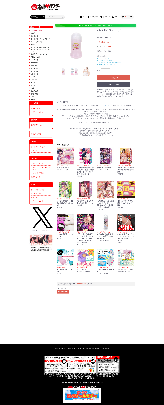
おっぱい (34, 65)
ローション (34, 71)
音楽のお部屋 (35, 177)
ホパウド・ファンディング (40, 54)
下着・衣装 (34, 94)
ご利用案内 (35, 150)
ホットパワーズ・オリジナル (40, 39)
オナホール (34, 63)
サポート (34, 88)
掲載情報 (34, 197)
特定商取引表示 (36, 193)
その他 (33, 99)
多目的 (109, 60)
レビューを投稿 (63, 291)
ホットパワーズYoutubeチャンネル (40, 168)
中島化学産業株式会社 (114, 62)
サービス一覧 (35, 108)
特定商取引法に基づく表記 (91, 348)
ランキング (34, 36)
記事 (32, 97)
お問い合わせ (105, 348)
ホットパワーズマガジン (39, 163)
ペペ (108, 58)
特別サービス (35, 57)
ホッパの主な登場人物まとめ (42, 231)
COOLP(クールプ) (37, 42)
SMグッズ (34, 91)
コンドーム (34, 74)
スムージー (107, 105)
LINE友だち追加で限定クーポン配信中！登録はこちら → (95, 25)
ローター (34, 80)
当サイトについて (37, 201)
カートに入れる (113, 78)
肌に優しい (111, 64)
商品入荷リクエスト (38, 125)
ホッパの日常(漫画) (37, 173)
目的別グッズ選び (37, 112)
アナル (33, 85)
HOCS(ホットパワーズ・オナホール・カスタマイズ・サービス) (41, 49)
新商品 (33, 33)
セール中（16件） (37, 30)
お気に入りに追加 (113, 84)
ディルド (34, 82)
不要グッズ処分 (36, 134)
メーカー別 (34, 60)
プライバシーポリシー (38, 190)
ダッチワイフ (35, 68)
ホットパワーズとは (38, 147)
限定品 (33, 45)
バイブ (33, 77)
